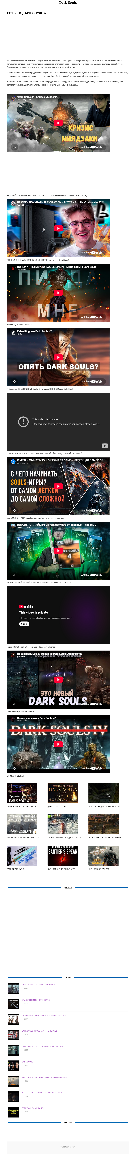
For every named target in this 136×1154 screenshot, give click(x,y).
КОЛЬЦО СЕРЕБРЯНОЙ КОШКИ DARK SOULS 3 (42, 1092)
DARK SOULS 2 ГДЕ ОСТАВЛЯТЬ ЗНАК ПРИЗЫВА (42, 1046)
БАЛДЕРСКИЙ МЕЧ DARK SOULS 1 (36, 1000)
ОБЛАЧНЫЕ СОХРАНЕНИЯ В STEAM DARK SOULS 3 (44, 1015)
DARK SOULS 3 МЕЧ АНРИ (33, 1108)
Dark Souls (68, 3)
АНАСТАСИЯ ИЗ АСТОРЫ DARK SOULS (38, 984)
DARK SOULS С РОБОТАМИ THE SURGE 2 (39, 1031)
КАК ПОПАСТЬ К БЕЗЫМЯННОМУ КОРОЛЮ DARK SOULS (46, 1077)
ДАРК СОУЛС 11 (28, 1061)
